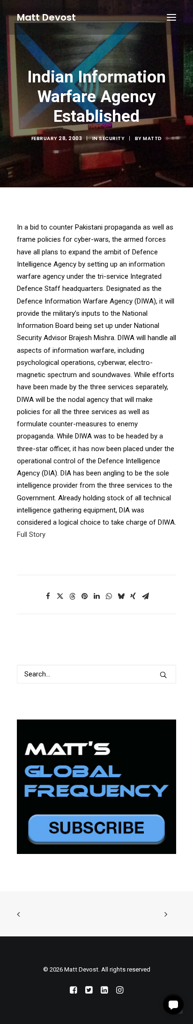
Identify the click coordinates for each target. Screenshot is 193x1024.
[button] (171, 17)
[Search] (96, 674)
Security (112, 138)
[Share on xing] (133, 596)
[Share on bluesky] (120, 596)
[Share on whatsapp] (108, 596)
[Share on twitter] (60, 596)
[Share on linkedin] (96, 596)
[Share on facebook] (47, 596)
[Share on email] (145, 596)
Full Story (31, 534)
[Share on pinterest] (84, 596)
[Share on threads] (72, 596)
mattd (152, 138)
